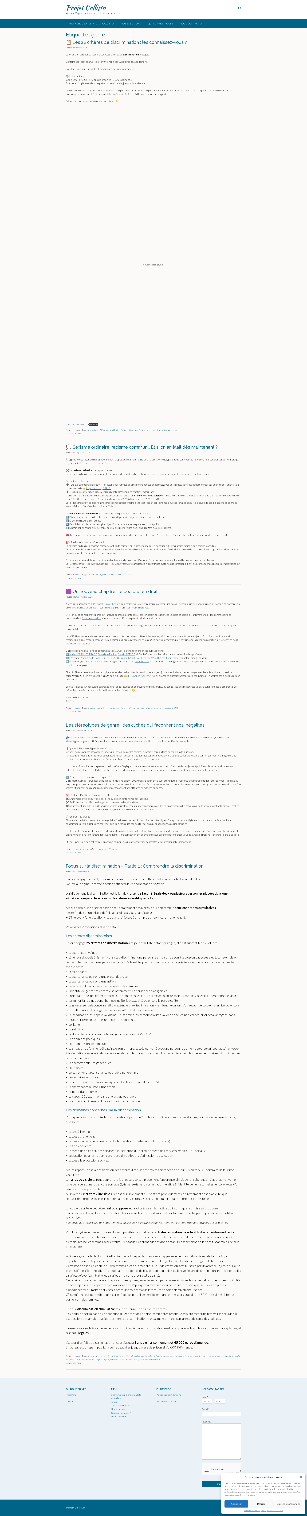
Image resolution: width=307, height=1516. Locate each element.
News (77, 430)
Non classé (79, 849)
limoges (140, 708)
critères (95, 430)
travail (135, 1359)
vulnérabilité (154, 1359)
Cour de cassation (91, 618)
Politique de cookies (252, 1510)
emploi (137, 430)
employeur (177, 1356)
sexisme (119, 574)
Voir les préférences (288, 1504)
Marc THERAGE (140, 607)
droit (107, 708)
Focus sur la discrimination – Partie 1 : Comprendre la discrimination (135, 866)
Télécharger (93, 424)
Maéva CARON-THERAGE (83, 654)
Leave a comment (74, 433)
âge (89, 430)
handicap (157, 430)
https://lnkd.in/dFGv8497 (141, 675)
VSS (176, 708)
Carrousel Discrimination (76, 424)
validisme (143, 1359)
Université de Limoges (86, 607)
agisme (91, 1356)
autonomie (110, 1356)
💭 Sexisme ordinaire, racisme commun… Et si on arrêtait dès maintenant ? (142, 447)
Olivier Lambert (172, 657)
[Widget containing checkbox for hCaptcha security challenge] (221, 1469)
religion (106, 1359)
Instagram (71, 1394)
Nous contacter (191, 23)
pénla (147, 708)
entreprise (187, 1356)
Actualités (116, 1398)
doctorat (100, 708)
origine (99, 1359)
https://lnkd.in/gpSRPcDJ (98, 488)
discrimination (126, 430)
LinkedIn (70, 1401)
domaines (167, 1356)
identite (237, 1356)
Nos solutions (131, 23)
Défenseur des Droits (109, 430)
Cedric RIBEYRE (126, 654)
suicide (127, 574)
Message (207, 1421)
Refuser (261, 1504)
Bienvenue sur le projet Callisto (91, 23)
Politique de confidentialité (272, 1510)
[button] (300, 1477)
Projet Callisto (85, 7)
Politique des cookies (166, 1401)
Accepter (236, 1504)
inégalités (103, 849)
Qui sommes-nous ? (160, 23)
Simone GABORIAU (130, 657)
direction (145, 1356)
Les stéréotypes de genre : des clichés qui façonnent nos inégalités (135, 725)
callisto (119, 1356)
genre (149, 430)
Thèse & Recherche (120, 1405)
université (169, 708)
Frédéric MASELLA (151, 657)
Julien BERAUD (111, 657)
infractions (121, 708)
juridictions (131, 708)
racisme (111, 574)
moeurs (72, 1359)
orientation (90, 1359)
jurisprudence (168, 430)
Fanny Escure (142, 661)
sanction (114, 1359)
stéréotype (113, 849)
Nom (205, 1397)
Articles (114, 1401)
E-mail (205, 1409)
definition (135, 1356)
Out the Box (80, 1507)
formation (203, 1356)
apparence (100, 1356)
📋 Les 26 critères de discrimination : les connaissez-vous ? (126, 42)
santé (121, 1359)
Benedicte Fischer (107, 654)
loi (176, 430)
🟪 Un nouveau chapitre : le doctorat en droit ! (113, 591)
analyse (91, 708)
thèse (161, 708)
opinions (80, 1359)
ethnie (143, 430)
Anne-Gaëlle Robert (91, 657)
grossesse (219, 1356)
